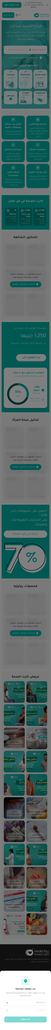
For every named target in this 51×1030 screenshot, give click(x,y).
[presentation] (25, 515)
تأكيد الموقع (25, 1019)
